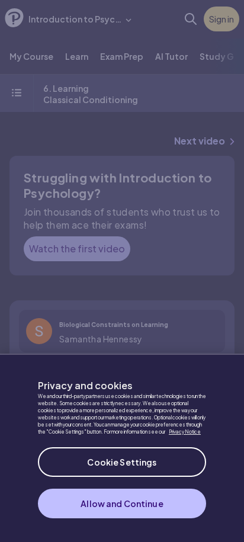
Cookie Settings (121, 462)
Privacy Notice (185, 432)
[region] (122, 448)
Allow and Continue (122, 503)
